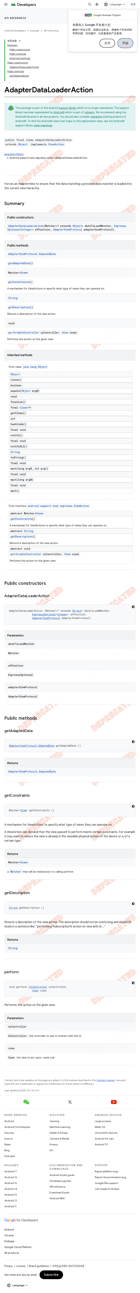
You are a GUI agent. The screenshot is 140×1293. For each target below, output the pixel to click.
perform (13, 332)
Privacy (54, 1144)
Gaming (54, 1121)
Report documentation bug (110, 1177)
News (7, 1144)
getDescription (19, 307)
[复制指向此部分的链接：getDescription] (33, 893)
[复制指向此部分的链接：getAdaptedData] (36, 731)
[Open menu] (5, 4)
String (13, 298)
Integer (26, 229)
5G (51, 1150)
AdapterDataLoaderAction (26, 226)
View (23, 272)
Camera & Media (59, 1138)
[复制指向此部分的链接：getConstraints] (33, 796)
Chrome (9, 1235)
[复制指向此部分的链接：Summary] (28, 204)
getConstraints (19, 282)
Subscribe (51, 1275)
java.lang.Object (14, 154)
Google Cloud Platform (18, 1247)
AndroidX (59, 112)
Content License (105, 1080)
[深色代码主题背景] (133, 607)
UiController (30, 332)
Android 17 (10, 1171)
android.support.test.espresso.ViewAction (58, 506)
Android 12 (10, 1200)
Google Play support (106, 1183)
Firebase (9, 1241)
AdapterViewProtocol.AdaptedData (32, 254)
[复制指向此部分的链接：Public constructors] (49, 584)
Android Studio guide (62, 1175)
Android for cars (104, 1138)
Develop (34, 30)
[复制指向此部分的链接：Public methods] (40, 718)
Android (9, 1121)
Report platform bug (106, 1171)
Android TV (101, 1144)
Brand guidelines (39, 1266)
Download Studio (59, 1192)
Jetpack (89, 112)
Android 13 (10, 1194)
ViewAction (56, 144)
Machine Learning (60, 1127)
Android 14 (10, 1188)
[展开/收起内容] (20, 41)
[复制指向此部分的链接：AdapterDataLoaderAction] (52, 596)
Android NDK (57, 1198)
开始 (125, 43)
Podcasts (9, 1156)
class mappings (43, 125)
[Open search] (90, 4)
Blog (6, 1150)
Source (8, 1138)
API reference (15, 18)
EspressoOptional (44, 614)
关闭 (107, 43)
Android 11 (10, 1206)
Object (23, 144)
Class (23, 407)
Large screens (103, 1121)
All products (11, 1253)
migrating (96, 116)
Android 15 (10, 1183)
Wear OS (100, 1127)
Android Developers (15, 30)
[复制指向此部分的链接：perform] (22, 972)
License (20, 1266)
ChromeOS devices (106, 1132)
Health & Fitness (59, 1132)
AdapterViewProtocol (67, 229)
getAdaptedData (19, 263)
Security (9, 1132)
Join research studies (107, 1188)
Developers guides (60, 1180)
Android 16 (10, 1177)
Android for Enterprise (17, 1127)
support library (68, 108)
